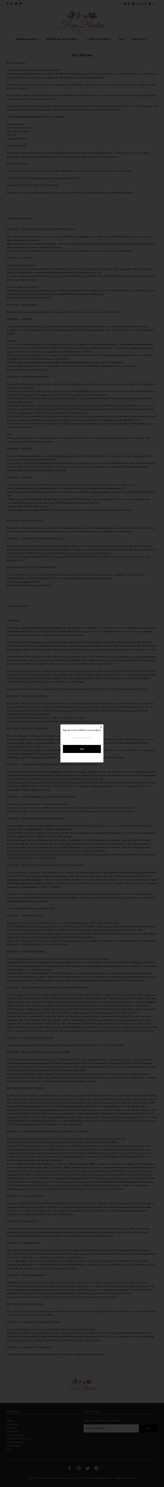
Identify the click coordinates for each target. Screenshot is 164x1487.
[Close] (100, 727)
